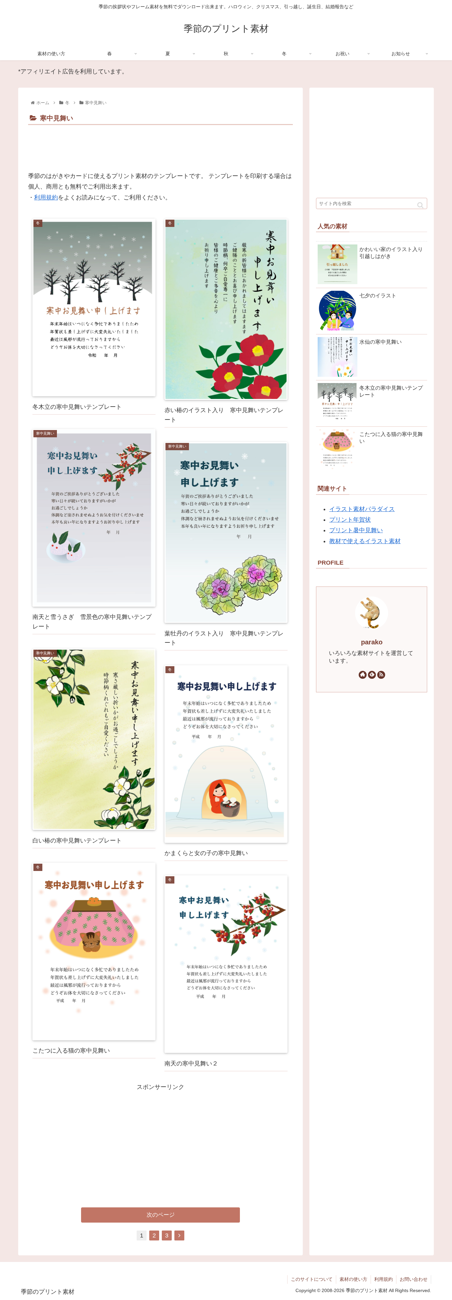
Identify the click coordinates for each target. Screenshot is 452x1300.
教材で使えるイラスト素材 (365, 541)
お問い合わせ (414, 1279)
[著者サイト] (363, 675)
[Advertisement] (160, 145)
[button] (420, 205)
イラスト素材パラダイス (362, 509)
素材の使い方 (353, 1279)
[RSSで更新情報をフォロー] (381, 675)
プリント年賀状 (350, 519)
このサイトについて (312, 1279)
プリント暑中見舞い (356, 530)
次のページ (161, 1215)
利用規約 (46, 197)
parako (372, 642)
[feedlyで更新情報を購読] (372, 675)
